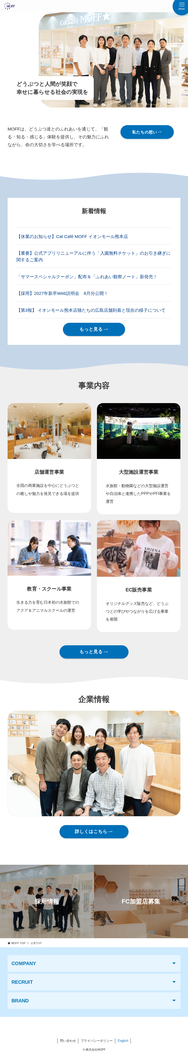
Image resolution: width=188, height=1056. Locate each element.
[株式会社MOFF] (9, 6)
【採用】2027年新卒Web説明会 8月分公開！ (62, 293)
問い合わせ (68, 1041)
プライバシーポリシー (97, 1041)
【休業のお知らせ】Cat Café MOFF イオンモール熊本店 (72, 236)
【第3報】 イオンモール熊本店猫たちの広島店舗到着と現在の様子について (91, 310)
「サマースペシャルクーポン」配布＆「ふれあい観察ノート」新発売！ (86, 276)
